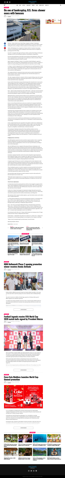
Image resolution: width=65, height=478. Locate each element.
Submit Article (41, 5)
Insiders (33, 5)
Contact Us (47, 5)
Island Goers (28, 5)
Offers (37, 5)
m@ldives (9, 16)
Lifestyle (23, 5)
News (20, 5)
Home (17, 5)
